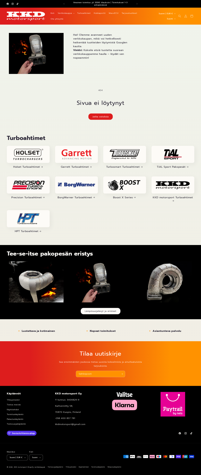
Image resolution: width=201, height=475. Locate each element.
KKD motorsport (20, 467)
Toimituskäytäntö (15, 414)
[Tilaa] (122, 374)
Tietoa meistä (14, 404)
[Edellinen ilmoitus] (64, 3)
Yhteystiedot (13, 399)
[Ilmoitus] (137, 3)
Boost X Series (123, 197)
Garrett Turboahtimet (75, 166)
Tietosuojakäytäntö (16, 424)
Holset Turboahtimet (26, 166)
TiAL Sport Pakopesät (171, 166)
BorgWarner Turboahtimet (75, 197)
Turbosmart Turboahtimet (123, 166)
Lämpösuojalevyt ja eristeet (100, 311)
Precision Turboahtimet (26, 197)
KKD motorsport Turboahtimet (173, 197)
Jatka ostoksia (100, 116)
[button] (66, 13)
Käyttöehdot (13, 409)
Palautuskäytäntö (15, 419)
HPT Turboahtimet (26, 231)
